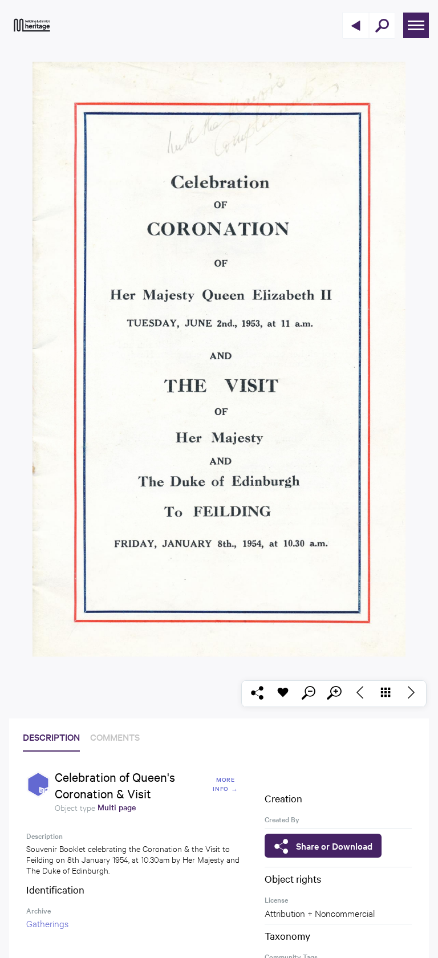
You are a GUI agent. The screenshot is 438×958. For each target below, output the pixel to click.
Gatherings (47, 923)
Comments (115, 736)
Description (51, 736)
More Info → (225, 784)
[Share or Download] (257, 694)
